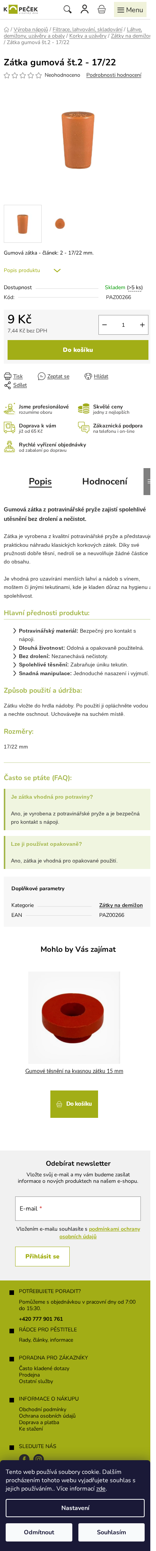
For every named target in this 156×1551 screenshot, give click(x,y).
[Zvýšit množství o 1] (142, 324)
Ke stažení (31, 1429)
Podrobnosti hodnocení (113, 75)
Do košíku (78, 350)
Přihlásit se (42, 1256)
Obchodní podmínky (42, 1410)
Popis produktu (22, 270)
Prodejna (29, 1375)
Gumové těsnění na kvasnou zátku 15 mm (74, 1071)
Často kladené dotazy (44, 1369)
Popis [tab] (40, 481)
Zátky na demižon (121, 905)
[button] (74, 1103)
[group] (75, 1045)
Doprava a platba (39, 1423)
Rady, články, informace (46, 1340)
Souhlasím (111, 1532)
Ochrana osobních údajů (47, 1416)
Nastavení (75, 1508)
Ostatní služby (36, 1381)
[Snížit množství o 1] (104, 324)
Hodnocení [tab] (104, 481)
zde (101, 1489)
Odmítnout (39, 1532)
